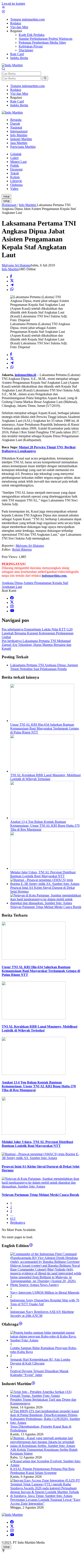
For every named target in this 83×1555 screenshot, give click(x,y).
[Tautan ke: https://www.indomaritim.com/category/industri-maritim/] (33, 1383)
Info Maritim (10, 269)
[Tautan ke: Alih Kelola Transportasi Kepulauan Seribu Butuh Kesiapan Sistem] (45, 1446)
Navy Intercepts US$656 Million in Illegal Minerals (44, 1292)
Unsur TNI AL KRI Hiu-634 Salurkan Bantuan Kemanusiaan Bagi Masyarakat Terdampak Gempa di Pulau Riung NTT (44, 728)
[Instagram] (12, 607)
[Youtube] (12, 611)
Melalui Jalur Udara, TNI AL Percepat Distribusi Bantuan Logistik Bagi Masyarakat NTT (43, 874)
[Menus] (3, 8)
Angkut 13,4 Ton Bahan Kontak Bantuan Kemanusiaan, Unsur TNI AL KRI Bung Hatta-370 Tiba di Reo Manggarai (45, 825)
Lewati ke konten (13, 3)
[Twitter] (12, 602)
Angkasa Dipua (12, 583)
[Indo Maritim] (12, 65)
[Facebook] (12, 598)
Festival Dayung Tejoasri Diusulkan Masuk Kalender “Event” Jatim (39, 1373)
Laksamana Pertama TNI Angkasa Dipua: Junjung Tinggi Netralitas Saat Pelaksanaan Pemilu (44, 667)
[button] (45, 78)
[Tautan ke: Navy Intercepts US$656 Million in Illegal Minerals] (45, 1285)
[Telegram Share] (12, 285)
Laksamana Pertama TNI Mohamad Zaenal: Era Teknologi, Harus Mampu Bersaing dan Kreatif (36, 644)
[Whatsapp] (12, 289)
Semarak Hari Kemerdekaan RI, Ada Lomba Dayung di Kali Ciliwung (40, 1361)
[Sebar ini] (11, 277)
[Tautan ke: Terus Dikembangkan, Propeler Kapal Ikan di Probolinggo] (45, 1422)
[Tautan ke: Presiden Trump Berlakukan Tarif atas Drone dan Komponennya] (45, 1395)
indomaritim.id (25, 375)
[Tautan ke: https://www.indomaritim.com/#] (21, 1324)
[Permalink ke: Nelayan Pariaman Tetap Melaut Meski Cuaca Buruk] (45, 903)
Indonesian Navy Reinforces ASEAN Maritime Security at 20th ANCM (42, 1313)
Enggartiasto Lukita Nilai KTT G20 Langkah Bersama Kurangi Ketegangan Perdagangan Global (37, 633)
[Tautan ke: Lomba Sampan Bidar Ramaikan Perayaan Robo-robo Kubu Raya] (45, 1340)
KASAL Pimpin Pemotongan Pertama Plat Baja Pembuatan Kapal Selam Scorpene (42, 1471)
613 (12, 1219)
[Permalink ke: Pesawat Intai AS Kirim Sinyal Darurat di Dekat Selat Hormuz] (45, 884)
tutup (6, 196)
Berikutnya (17, 1222)
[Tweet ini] (12, 281)
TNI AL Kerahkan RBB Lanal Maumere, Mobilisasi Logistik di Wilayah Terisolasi (45, 777)
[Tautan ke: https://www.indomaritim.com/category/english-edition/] (31, 1245)
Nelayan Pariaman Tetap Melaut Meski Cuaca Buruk (45, 907)
